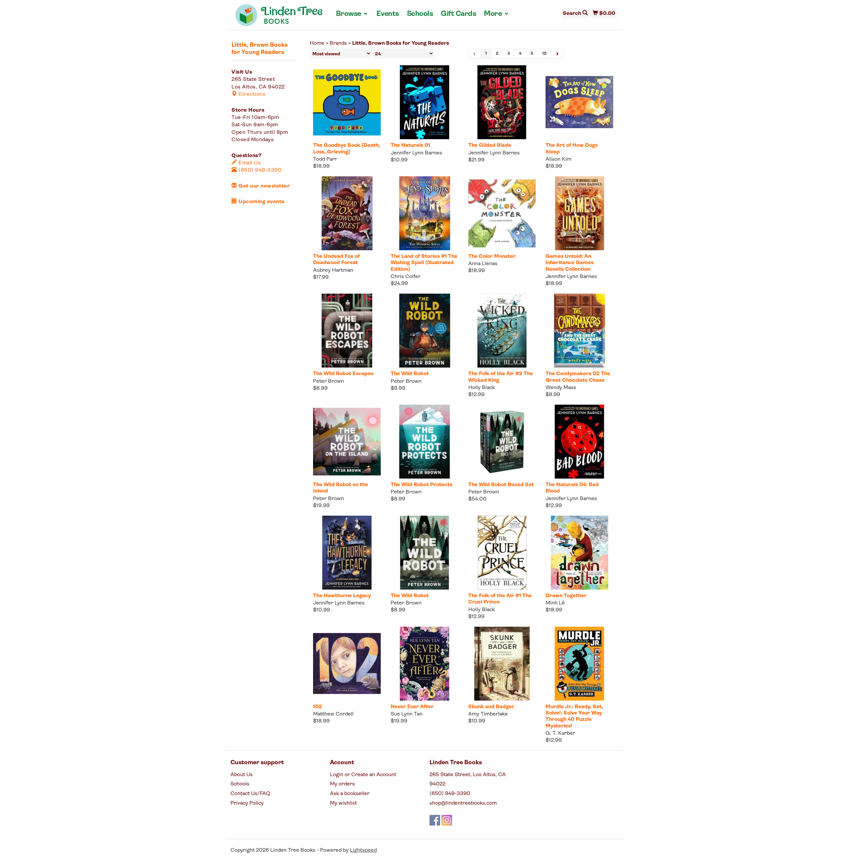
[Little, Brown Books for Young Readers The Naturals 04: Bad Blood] (579, 442)
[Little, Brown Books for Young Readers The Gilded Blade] (502, 102)
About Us (241, 774)
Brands (338, 43)
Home (317, 43)
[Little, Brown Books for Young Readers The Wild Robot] (424, 331)
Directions (251, 94)
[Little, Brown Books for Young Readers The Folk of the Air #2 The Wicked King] (502, 331)
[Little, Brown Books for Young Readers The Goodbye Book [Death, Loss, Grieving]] (347, 102)
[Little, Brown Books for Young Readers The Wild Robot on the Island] (347, 442)
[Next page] (557, 54)
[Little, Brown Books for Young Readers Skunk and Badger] (502, 664)
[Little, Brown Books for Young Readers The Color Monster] (502, 213)
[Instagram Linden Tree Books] (446, 820)
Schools (420, 14)
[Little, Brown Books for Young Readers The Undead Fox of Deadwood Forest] (347, 213)
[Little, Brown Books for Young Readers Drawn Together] (579, 553)
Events (387, 14)
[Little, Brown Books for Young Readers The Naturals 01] (424, 102)
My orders (342, 784)
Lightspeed (363, 850)
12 (544, 53)
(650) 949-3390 (259, 170)
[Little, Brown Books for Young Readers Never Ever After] (424, 664)
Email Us (249, 163)
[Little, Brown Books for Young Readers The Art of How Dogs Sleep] (579, 102)
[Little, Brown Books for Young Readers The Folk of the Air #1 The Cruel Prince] (502, 553)
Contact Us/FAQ (250, 793)
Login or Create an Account (363, 774)
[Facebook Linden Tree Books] (434, 820)
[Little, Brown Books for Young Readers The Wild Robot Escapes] (347, 331)
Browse (352, 14)
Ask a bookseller (349, 793)
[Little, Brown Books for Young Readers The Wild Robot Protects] (424, 442)
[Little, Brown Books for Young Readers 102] (347, 664)
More (496, 14)
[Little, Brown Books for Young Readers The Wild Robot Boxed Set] (502, 442)
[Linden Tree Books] (279, 17)
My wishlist (343, 803)
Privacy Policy (247, 803)
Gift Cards (458, 14)
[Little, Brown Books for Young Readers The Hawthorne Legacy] (347, 553)
